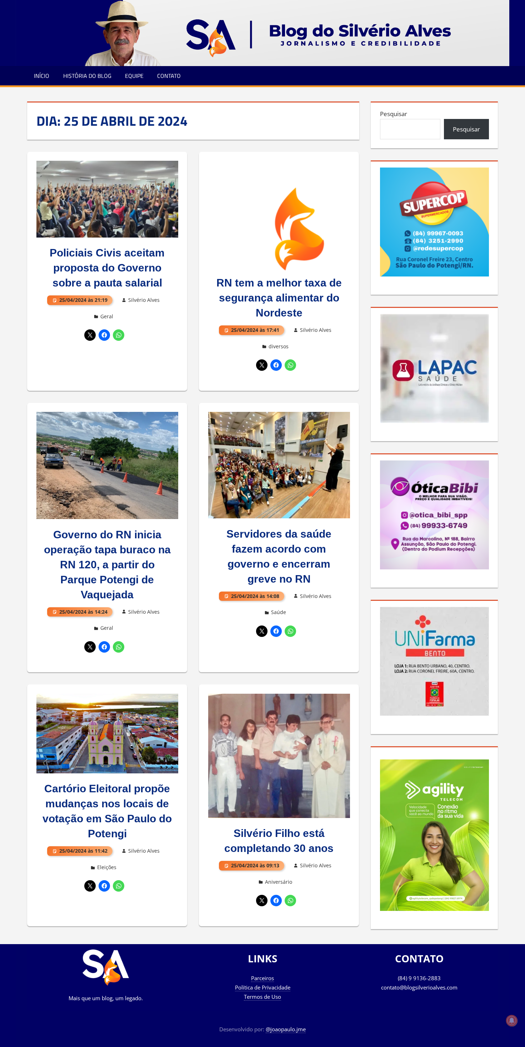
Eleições (106, 867)
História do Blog (87, 75)
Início (41, 75)
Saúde (278, 612)
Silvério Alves (144, 299)
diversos (279, 346)
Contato (169, 75)
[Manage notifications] (512, 1020)
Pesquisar (393, 114)
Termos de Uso (262, 996)
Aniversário (278, 881)
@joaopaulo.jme (286, 1029)
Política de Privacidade (262, 987)
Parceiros (262, 978)
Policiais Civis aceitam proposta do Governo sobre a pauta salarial (107, 268)
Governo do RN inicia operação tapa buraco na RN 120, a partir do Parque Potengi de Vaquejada (107, 564)
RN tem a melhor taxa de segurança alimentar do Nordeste (279, 298)
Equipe (134, 75)
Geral (106, 316)
